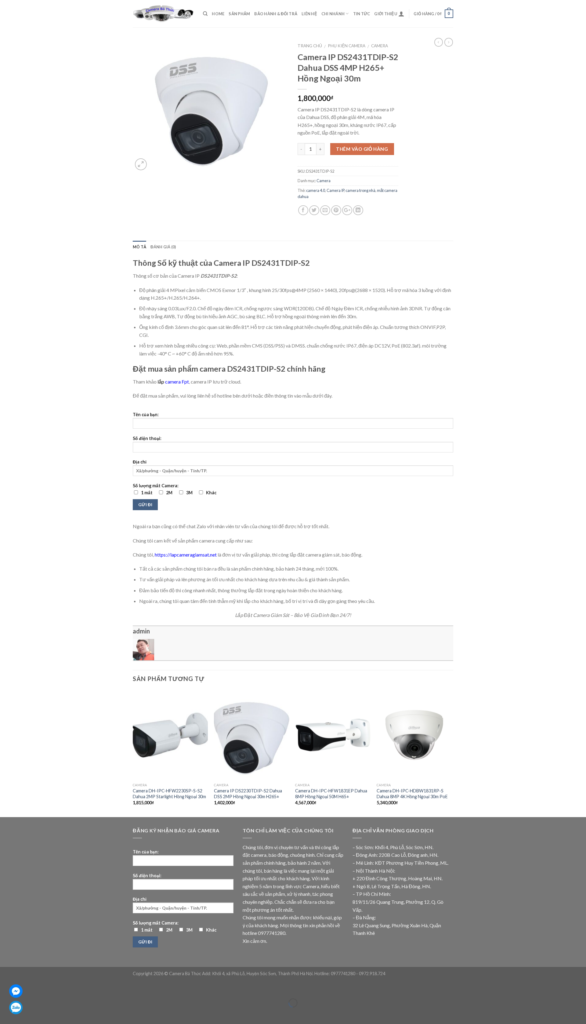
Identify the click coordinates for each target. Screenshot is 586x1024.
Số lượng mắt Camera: (174, 489)
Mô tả (139, 246)
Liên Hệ (309, 13)
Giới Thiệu (385, 13)
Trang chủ (310, 45)
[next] (451, 753)
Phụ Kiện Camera (346, 45)
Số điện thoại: (147, 438)
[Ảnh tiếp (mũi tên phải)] (24, 1013)
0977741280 (271, 933)
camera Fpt (177, 381)
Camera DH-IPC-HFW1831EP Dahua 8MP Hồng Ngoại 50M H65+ (331, 793)
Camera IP (335, 190)
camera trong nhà (360, 190)
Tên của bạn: (146, 414)
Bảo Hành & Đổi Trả (275, 13)
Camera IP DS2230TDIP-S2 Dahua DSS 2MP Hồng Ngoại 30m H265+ (248, 793)
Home (218, 13)
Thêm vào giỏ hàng (362, 149)
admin (141, 631)
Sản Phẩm (239, 13)
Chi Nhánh (333, 13)
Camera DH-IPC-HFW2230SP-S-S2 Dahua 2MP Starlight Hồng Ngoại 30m (169, 793)
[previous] (133, 753)
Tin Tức (361, 13)
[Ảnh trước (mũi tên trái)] (6, 1013)
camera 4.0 (315, 190)
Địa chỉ (139, 461)
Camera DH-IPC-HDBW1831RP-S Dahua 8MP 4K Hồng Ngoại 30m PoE (412, 793)
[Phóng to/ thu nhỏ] (24, 987)
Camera (379, 45)
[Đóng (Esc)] (6, 987)
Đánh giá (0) (163, 246)
